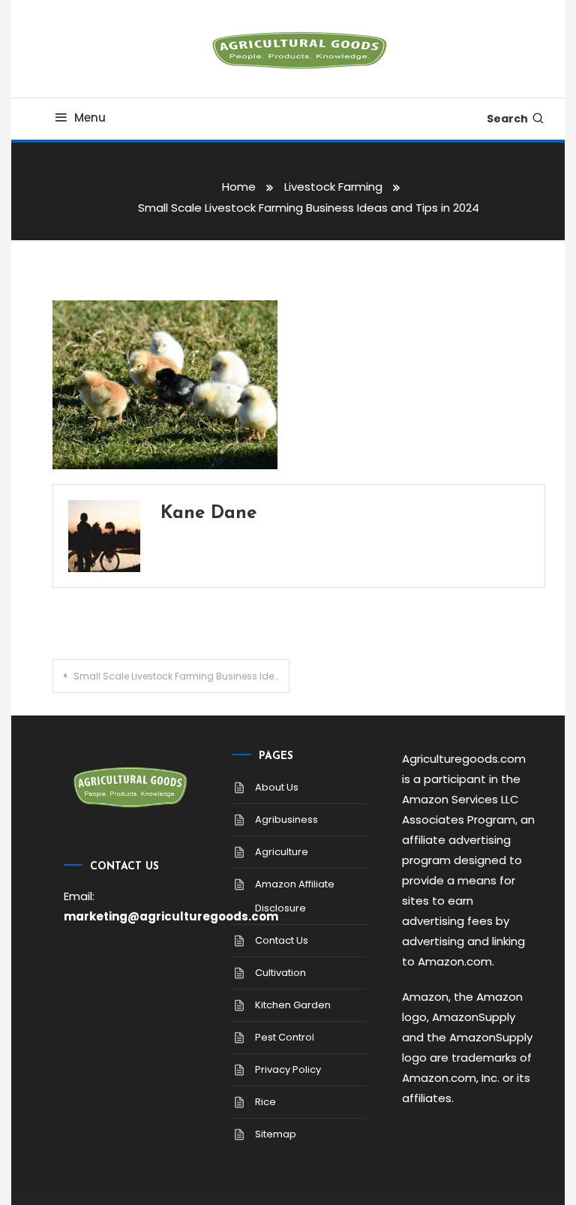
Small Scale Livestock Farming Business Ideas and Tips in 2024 (181, 676)
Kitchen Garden (293, 1005)
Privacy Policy (288, 1069)
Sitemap (275, 1134)
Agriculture (281, 852)
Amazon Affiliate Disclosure (294, 896)
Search (507, 118)
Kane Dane (208, 514)
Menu (90, 117)
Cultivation (280, 973)
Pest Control (284, 1037)
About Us (276, 787)
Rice (265, 1102)
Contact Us (281, 940)
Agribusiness (286, 819)
